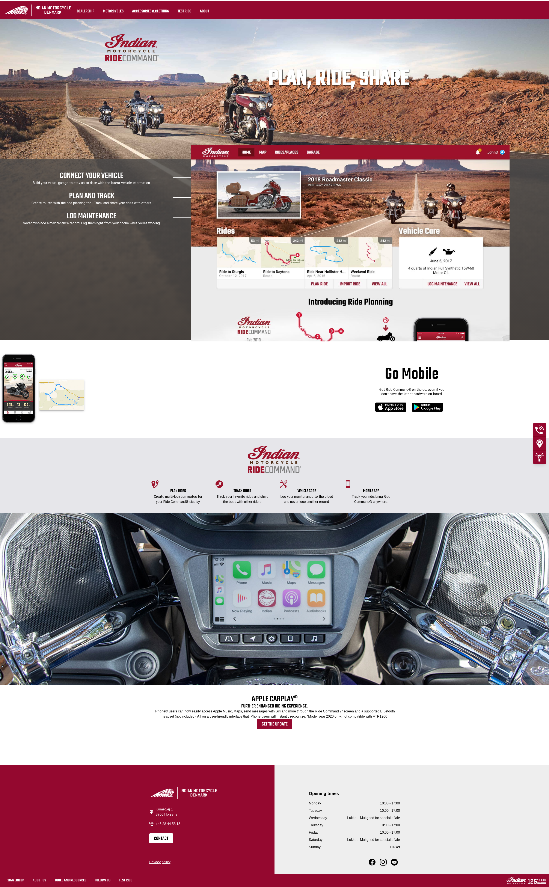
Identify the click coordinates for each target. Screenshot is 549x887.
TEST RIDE (184, 11)
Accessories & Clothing (150, 11)
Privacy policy (159, 862)
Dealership (85, 11)
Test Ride (125, 880)
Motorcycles (113, 11)
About (204, 11)
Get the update (275, 724)
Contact (161, 838)
